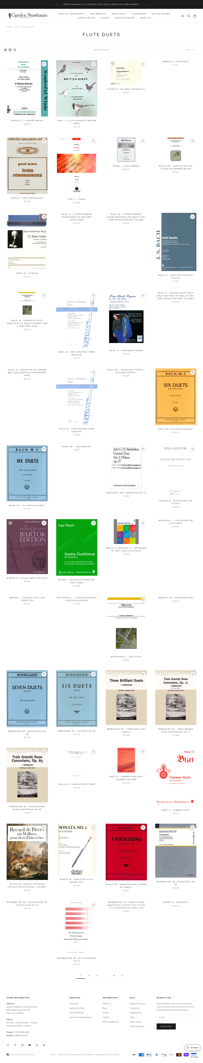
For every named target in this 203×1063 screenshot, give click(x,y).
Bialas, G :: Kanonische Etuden (76, 784)
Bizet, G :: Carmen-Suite (176, 810)
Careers (106, 1017)
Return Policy (135, 1022)
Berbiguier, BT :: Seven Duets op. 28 (27, 732)
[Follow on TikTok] (36, 1045)
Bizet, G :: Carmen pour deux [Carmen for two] (126, 778)
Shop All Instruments (71, 14)
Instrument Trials (77, 1008)
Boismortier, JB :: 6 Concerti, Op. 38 (176, 883)
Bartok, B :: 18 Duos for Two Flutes (175, 502)
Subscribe (166, 1026)
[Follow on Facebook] (8, 1045)
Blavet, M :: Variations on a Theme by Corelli (126, 885)
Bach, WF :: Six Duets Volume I (175, 429)
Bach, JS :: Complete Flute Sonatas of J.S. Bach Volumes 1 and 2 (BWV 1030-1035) (27, 323)
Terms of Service (137, 1026)
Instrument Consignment (81, 1017)
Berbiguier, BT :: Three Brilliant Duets (126, 730)
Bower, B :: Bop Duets (175, 902)
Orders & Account (138, 1003)
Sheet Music (119, 14)
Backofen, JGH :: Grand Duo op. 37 (126, 493)
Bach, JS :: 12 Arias (27, 273)
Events (105, 18)
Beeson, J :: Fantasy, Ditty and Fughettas (27, 599)
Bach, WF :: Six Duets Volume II (27, 505)
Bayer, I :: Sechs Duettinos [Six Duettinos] (77, 581)
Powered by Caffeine (107, 1055)
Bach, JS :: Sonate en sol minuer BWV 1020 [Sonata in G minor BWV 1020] (27, 372)
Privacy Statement (111, 1022)
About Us (145, 18)
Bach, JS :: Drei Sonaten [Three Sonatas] (76, 353)
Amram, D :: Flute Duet (175, 62)
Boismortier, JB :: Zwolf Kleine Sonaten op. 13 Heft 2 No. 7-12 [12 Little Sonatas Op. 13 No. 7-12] (126, 905)
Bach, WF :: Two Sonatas (76, 447)
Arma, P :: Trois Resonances (27, 198)
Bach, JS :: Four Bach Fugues (126, 350)
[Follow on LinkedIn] (44, 1045)
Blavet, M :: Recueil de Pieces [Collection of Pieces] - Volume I (27, 885)
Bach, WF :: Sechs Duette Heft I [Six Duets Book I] (126, 371)
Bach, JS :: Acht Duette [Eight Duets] (176, 276)
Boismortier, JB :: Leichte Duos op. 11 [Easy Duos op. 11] (27, 903)
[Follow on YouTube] (29, 1045)
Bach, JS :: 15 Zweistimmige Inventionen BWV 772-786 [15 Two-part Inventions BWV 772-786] (126, 217)
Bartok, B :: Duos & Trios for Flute (27, 578)
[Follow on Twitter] (15, 1045)
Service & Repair (125, 18)
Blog (105, 1008)
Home (9, 27)
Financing (74, 1003)
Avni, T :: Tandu (77, 199)
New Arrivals (98, 14)
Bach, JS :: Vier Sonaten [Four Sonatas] (76, 430)
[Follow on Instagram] (22, 1045)
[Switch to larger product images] (5, 50)
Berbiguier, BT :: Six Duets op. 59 (77, 731)
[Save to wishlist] (44, 64)
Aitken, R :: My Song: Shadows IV (126, 89)
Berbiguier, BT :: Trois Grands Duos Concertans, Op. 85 (27, 807)
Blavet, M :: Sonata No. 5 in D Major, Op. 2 (76, 880)
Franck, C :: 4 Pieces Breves (27, 121)
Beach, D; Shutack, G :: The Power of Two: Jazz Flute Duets (126, 549)
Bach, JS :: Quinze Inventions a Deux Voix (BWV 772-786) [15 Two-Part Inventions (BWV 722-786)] (176, 296)
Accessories (139, 14)
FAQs (132, 1017)
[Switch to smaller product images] (10, 50)
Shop (17, 27)
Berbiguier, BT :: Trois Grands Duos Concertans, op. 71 (175, 730)
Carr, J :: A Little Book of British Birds (76, 122)
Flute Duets (28, 27)
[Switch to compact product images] (15, 50)
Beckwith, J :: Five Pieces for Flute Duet (176, 521)
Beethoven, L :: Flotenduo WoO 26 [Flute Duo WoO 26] (77, 599)
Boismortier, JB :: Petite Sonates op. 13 (76, 959)
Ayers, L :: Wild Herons (126, 166)
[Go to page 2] (122, 975)
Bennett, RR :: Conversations (176, 598)
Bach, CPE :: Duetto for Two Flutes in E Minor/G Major (175, 167)
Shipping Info (135, 1012)
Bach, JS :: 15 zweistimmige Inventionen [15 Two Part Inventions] (76, 217)
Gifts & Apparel (161, 14)
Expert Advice (86, 18)
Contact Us (134, 1008)
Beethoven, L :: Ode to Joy (126, 657)
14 (114, 975)
